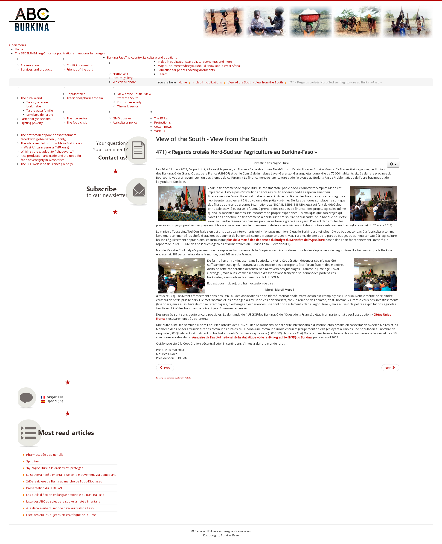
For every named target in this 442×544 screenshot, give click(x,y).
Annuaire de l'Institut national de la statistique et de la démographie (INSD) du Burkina (252, 337)
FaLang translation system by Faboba (174, 377)
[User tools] (393, 164)
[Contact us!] (115, 151)
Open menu (17, 45)
